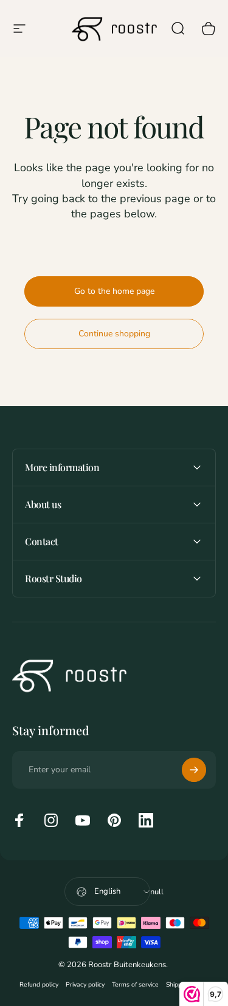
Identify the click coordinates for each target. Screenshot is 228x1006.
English (107, 891)
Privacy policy (85, 984)
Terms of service (135, 984)
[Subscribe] (194, 770)
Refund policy (38, 984)
